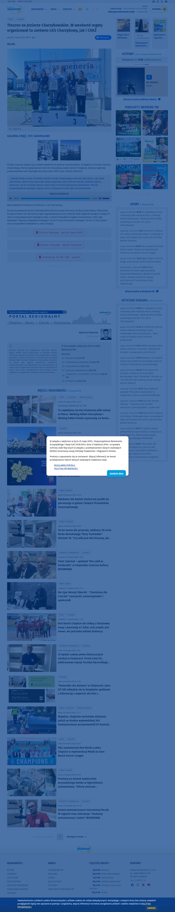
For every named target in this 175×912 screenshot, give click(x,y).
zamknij (151, 908)
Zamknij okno (116, 473)
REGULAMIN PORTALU (64, 465)
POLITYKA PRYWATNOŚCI (66, 468)
